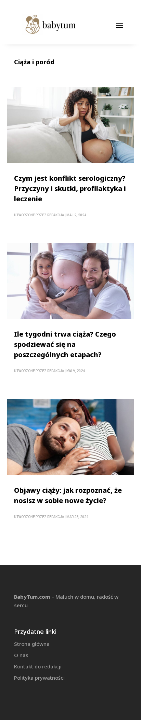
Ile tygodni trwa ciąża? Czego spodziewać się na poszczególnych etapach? (65, 344)
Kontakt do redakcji (38, 666)
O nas (21, 655)
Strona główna (32, 643)
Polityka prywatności (39, 677)
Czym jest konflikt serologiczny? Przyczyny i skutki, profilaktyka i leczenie (70, 188)
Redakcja (55, 215)
